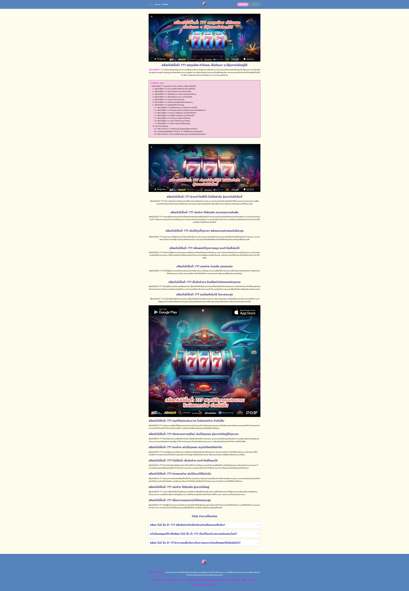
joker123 (252, 580)
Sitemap (165, 4)
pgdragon (191, 580)
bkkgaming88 (158, 580)
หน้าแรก (151, 4)
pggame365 (225, 580)
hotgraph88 (201, 580)
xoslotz (181, 580)
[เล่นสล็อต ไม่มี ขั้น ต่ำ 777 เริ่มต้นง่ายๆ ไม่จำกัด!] (204, 4)
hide (161, 83)
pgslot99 (235, 580)
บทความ (157, 4)
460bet (244, 580)
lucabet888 (212, 580)
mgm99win (171, 580)
